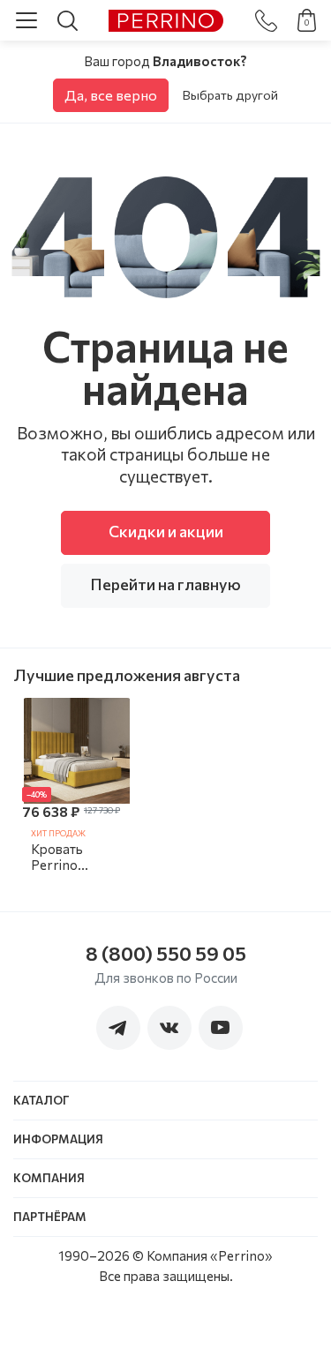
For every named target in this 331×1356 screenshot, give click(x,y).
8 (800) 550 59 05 (166, 953)
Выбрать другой (230, 94)
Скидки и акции (166, 531)
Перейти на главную (165, 584)
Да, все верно (110, 94)
